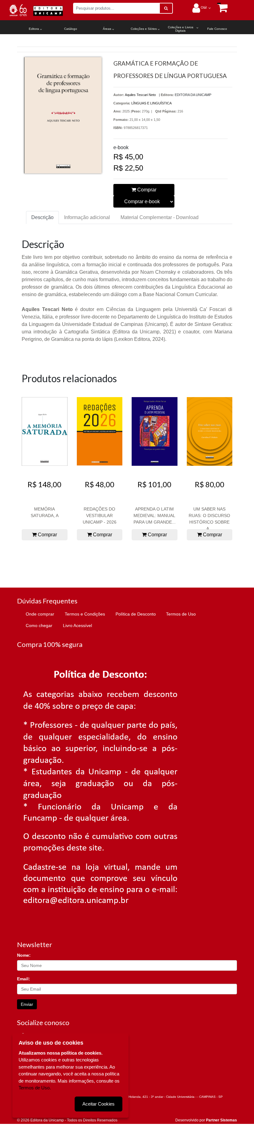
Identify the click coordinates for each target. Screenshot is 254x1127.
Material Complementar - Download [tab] (159, 217)
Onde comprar (40, 614)
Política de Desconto (136, 614)
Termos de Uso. (35, 1087)
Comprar (146, 189)
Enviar (27, 1004)
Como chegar (39, 625)
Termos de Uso (181, 614)
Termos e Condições (85, 614)
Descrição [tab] (42, 217)
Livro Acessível (77, 625)
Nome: (24, 955)
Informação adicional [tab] (87, 217)
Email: (23, 978)
